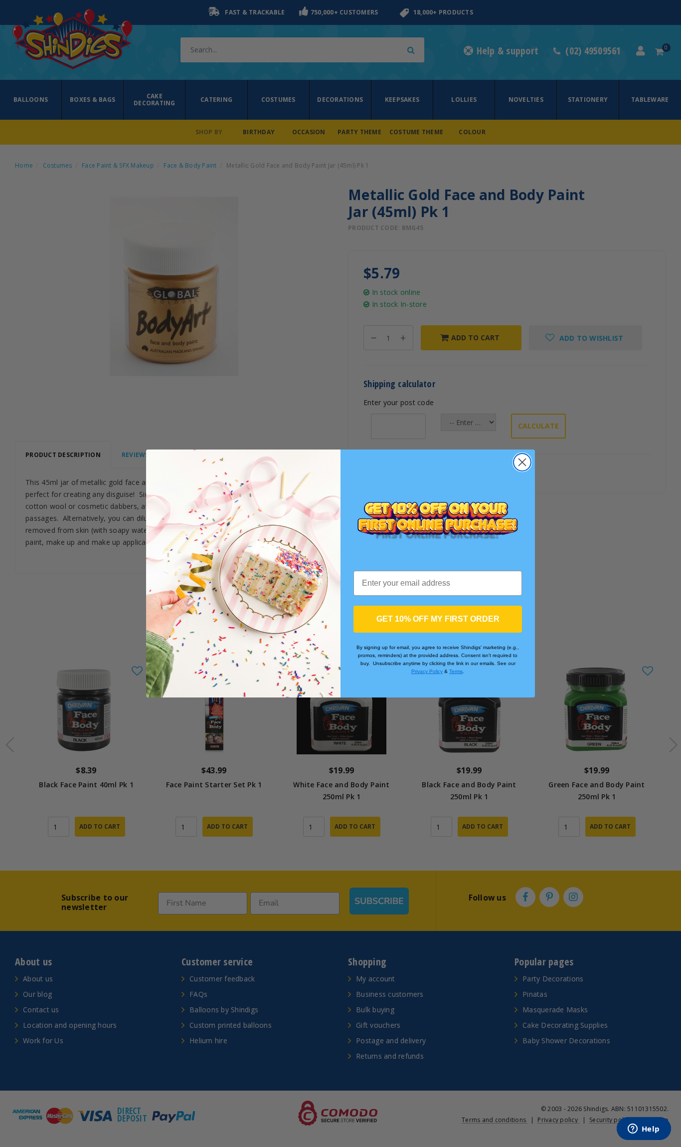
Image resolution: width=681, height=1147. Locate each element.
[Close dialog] (522, 462)
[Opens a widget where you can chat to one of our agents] (643, 1129)
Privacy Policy (427, 671)
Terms (456, 671)
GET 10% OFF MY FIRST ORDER (438, 619)
